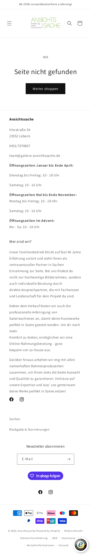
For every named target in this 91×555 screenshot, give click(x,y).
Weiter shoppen (45, 88)
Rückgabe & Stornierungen (29, 429)
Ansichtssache (26, 530)
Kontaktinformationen (40, 545)
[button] (9, 23)
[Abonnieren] (69, 459)
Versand (64, 545)
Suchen (15, 419)
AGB (54, 538)
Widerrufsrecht (73, 530)
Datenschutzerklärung (34, 538)
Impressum (68, 538)
